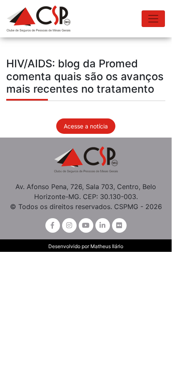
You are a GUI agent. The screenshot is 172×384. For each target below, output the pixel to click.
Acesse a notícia (86, 126)
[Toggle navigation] (153, 18)
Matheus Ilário (106, 246)
